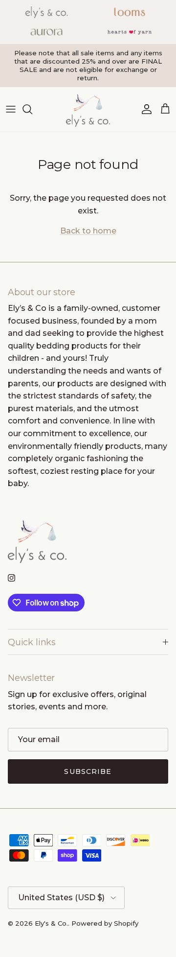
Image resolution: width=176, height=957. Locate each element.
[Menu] (11, 109)
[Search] (32, 109)
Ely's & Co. (51, 923)
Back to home (88, 230)
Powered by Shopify (104, 923)
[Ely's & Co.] (88, 109)
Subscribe (87, 771)
